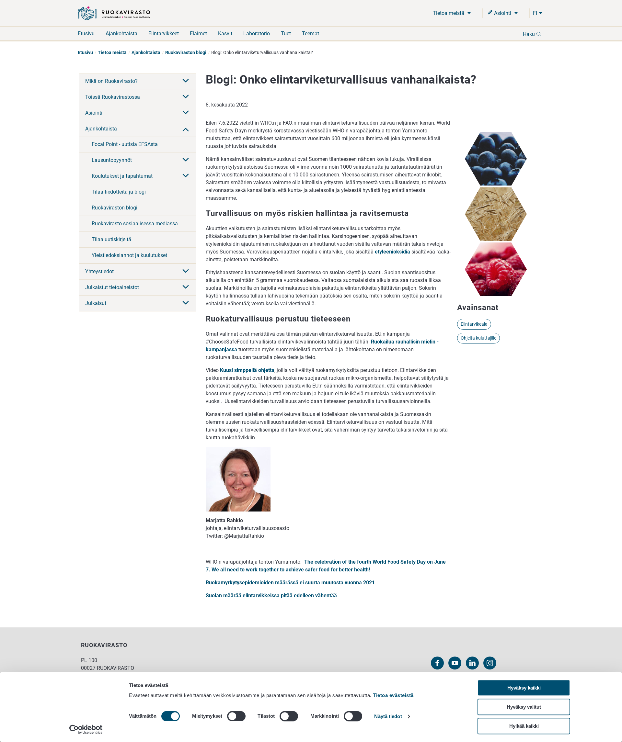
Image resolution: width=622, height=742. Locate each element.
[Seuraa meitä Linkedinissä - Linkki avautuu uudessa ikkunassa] (472, 663)
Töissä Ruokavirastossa (112, 97)
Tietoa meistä (449, 13)
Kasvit (225, 33)
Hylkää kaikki (524, 726)
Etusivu (86, 33)
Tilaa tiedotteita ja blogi (119, 192)
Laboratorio (256, 33)
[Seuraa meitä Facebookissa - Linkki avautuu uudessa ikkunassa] (437, 663)
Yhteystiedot (99, 271)
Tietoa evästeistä (393, 695)
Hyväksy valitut (524, 707)
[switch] (236, 716)
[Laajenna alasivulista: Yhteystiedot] (186, 271)
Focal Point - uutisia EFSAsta (125, 144)
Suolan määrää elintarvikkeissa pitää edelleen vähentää (271, 595)
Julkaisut (95, 303)
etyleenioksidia (392, 252)
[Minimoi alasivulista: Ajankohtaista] (186, 129)
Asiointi (503, 13)
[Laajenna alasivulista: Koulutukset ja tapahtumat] (186, 176)
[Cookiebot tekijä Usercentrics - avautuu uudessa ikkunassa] (86, 729)
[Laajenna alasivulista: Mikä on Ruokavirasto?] (186, 81)
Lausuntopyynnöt (112, 160)
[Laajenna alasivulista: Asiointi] (186, 113)
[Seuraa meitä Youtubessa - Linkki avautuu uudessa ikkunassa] (454, 663)
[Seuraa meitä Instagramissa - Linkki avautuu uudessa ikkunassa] (489, 663)
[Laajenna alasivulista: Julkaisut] (186, 303)
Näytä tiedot (388, 716)
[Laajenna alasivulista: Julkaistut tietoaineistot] (186, 287)
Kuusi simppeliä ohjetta (247, 370)
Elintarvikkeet (163, 33)
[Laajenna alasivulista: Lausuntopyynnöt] (186, 160)
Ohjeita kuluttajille (478, 338)
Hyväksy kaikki (524, 688)
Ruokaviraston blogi (185, 52)
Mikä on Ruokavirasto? (111, 81)
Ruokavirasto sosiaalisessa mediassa (135, 223)
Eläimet (198, 33)
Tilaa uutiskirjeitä (111, 239)
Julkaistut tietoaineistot (112, 287)
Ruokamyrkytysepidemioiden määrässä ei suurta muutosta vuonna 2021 (290, 582)
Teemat (310, 33)
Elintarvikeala (474, 324)
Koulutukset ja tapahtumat (122, 176)
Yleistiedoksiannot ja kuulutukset (129, 255)
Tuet (286, 33)
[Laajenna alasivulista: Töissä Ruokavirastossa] (186, 97)
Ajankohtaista (121, 33)
